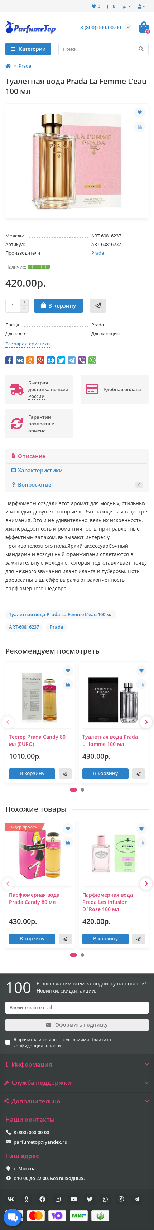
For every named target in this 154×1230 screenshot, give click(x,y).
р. (124, 6)
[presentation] (8, 722)
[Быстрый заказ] (98, 306)
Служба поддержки (41, 1082)
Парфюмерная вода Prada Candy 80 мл (34, 898)
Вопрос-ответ (79, 484)
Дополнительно (35, 1101)
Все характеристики (27, 343)
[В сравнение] (139, 127)
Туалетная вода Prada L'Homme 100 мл (110, 740)
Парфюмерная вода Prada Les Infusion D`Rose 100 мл (107, 901)
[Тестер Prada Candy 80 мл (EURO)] (40, 695)
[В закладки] (139, 112)
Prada (25, 66)
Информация (31, 1064)
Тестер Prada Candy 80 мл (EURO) (37, 740)
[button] (73, 790)
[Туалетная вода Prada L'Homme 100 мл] (113, 695)
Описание (31, 456)
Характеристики (40, 470)
